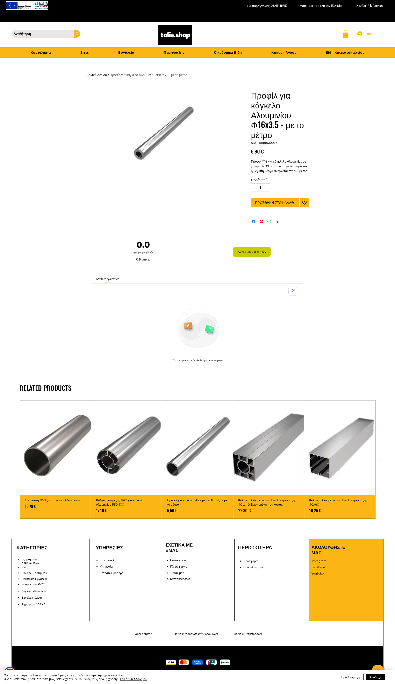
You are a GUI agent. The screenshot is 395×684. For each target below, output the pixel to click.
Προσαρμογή (351, 677)
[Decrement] (254, 188)
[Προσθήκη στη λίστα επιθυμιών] (304, 202)
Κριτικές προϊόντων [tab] (107, 279)
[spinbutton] (260, 188)
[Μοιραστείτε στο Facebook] (253, 221)
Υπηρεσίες (106, 566)
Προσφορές (250, 561)
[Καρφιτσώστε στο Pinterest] (261, 221)
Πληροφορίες (178, 566)
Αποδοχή (375, 677)
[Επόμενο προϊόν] (381, 459)
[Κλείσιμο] (390, 677)
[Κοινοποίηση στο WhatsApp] (269, 221)
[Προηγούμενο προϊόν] (13, 459)
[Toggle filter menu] (293, 290)
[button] (345, 34)
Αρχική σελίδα (96, 75)
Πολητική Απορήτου (133, 679)
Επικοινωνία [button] (107, 560)
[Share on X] (277, 221)
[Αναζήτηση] (77, 34)
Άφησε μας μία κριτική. (252, 252)
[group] (197, 459)
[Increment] (266, 188)
